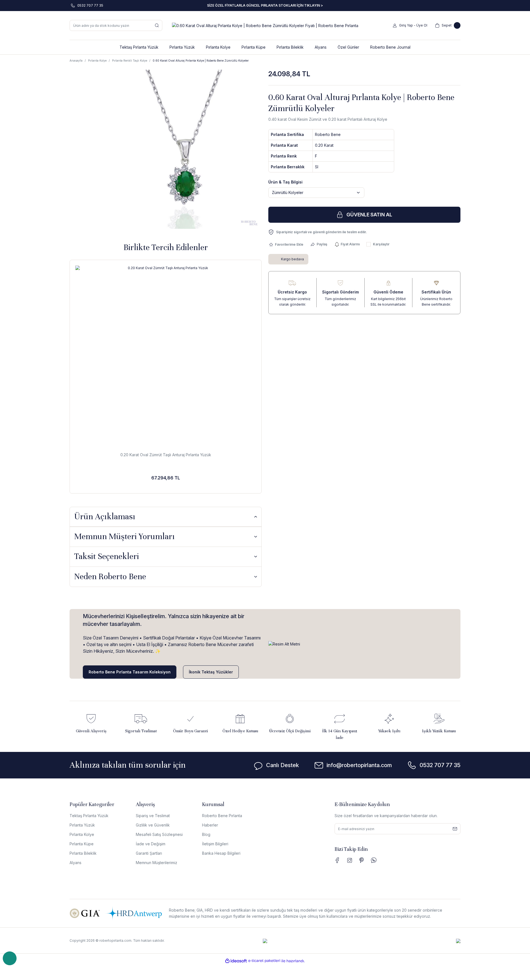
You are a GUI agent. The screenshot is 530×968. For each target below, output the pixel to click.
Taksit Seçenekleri (106, 556)
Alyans (75, 862)
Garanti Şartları (149, 853)
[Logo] (265, 25)
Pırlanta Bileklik (83, 853)
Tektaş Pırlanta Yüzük (89, 815)
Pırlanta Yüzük (82, 825)
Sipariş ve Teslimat (153, 815)
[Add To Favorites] (285, 244)
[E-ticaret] (264, 961)
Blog (206, 834)
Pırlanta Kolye (82, 834)
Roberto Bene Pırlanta (222, 815)
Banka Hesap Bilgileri (221, 853)
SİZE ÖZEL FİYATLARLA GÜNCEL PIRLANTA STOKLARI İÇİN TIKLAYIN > (265, 5)
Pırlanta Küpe (82, 843)
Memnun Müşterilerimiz (156, 862)
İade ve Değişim (150, 843)
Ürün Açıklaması (104, 516)
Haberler (210, 825)
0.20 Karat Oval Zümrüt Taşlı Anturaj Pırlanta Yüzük (165, 454)
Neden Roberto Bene (110, 576)
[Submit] (455, 828)
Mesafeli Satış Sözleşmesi (159, 834)
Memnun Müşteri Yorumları (124, 536)
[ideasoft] (236, 961)
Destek (10, 958)
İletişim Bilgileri (215, 843)
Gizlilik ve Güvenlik (153, 825)
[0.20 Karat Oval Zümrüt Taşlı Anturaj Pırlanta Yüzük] (165, 356)
